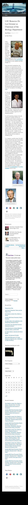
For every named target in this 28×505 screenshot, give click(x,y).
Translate (15, 300)
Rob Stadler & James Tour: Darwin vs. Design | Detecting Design (13, 430)
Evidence (15, 214)
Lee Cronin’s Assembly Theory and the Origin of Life (16, 227)
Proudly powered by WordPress (12, 486)
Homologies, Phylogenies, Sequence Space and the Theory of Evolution (13, 419)
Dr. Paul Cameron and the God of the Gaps (20, 246)
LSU (6, 215)
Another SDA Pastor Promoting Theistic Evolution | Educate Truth (13, 410)
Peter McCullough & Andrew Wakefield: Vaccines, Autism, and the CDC (13, 328)
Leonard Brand (12, 218)
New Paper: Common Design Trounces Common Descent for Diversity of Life (13, 439)
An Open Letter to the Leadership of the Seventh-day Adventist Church (13, 321)
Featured (19, 214)
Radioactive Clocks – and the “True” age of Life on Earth (14, 457)
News (8, 215)
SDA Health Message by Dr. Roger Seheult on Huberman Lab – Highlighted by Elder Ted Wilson (13, 339)
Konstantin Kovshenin (15, 487)
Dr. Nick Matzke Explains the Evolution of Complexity (12, 406)
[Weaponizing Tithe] (9, 352)
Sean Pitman (7, 33)
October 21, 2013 (14, 33)
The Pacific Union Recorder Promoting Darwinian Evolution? (15, 233)
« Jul (6, 396)
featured (19, 216)
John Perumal (8, 217)
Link (6, 89)
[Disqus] (14, 271)
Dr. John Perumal (19, 59)
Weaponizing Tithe (9, 308)
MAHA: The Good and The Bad (12, 335)
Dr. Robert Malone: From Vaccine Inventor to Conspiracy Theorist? (15, 239)
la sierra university (15, 217)
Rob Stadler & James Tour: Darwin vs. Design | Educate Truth (13, 404)
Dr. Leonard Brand (13, 166)
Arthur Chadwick (13, 216)
